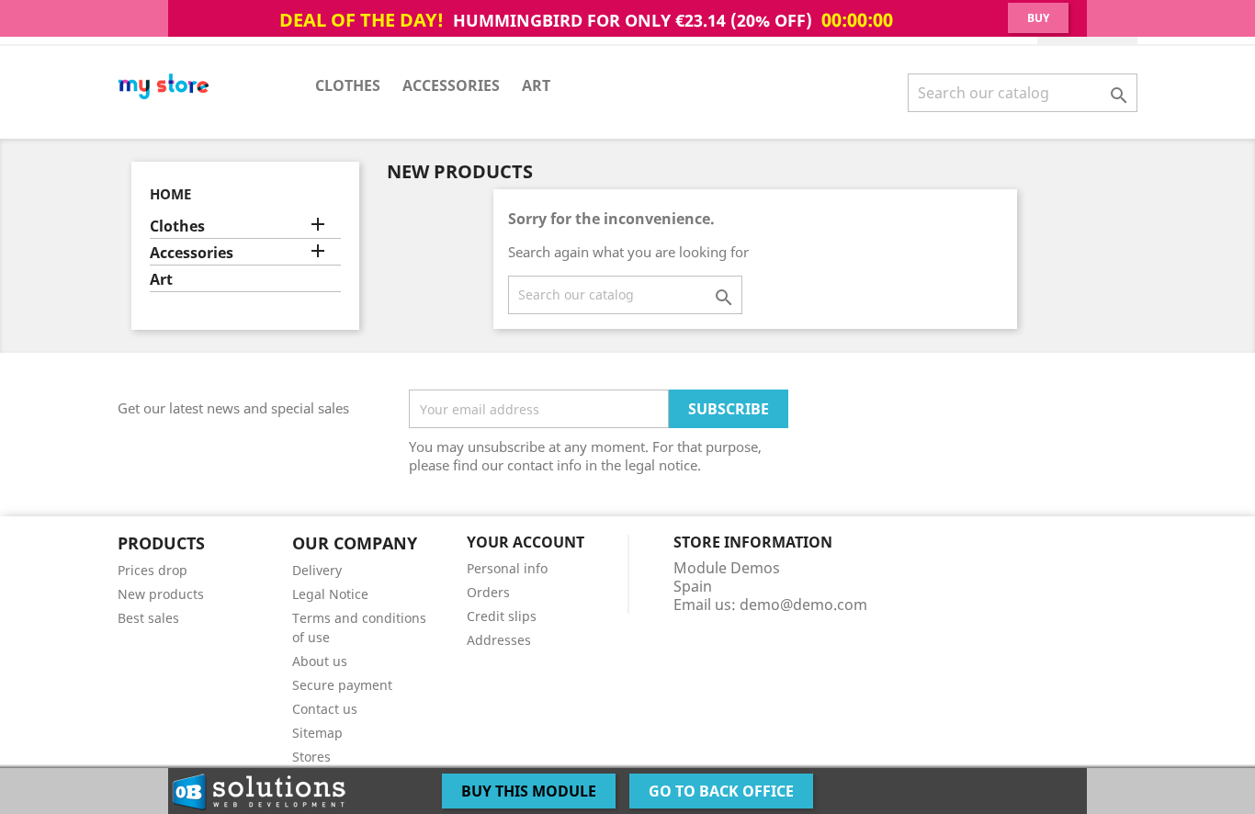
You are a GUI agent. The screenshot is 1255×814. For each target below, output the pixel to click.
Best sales (148, 618)
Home (170, 194)
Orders (488, 592)
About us (319, 661)
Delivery (317, 570)
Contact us (324, 709)
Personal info (507, 568)
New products (161, 594)
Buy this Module (528, 791)
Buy (1038, 18)
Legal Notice (330, 594)
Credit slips (502, 616)
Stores (311, 756)
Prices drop (152, 570)
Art (536, 85)
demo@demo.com (803, 604)
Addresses (499, 640)
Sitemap (317, 732)
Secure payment (342, 685)
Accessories (451, 85)
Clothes (347, 85)
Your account (525, 542)
